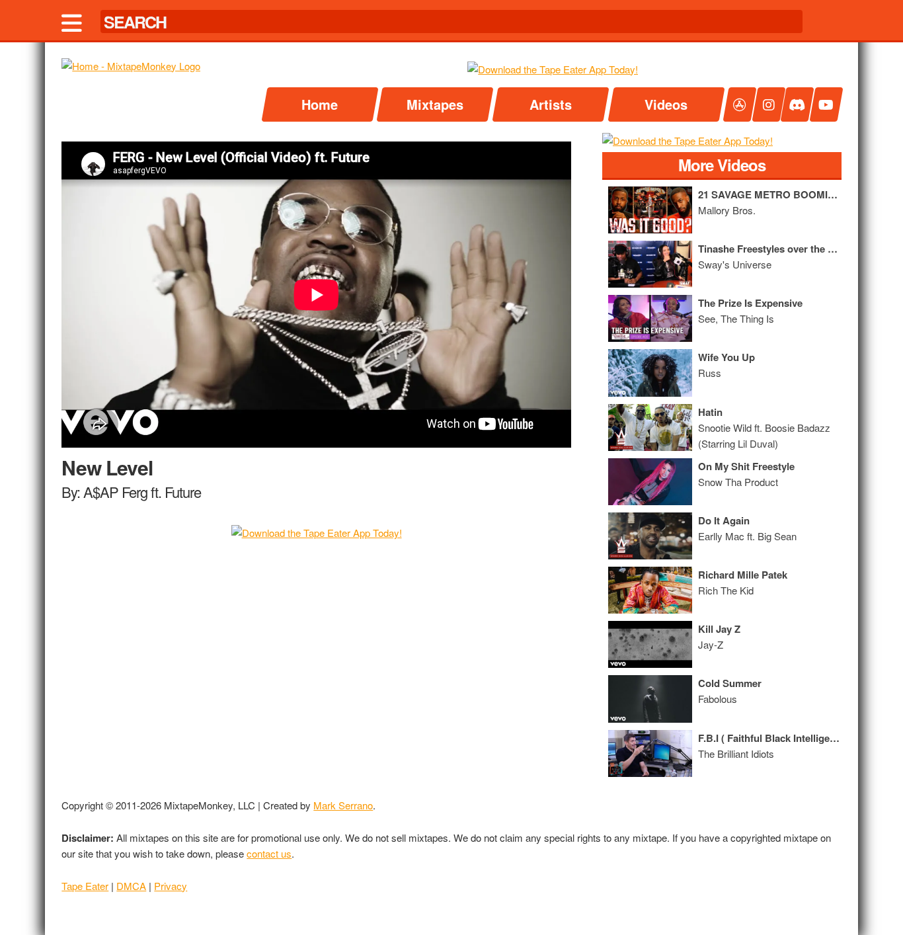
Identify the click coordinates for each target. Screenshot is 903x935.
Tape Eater (84, 886)
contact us (269, 853)
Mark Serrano (343, 805)
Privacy (170, 886)
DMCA (131, 886)
